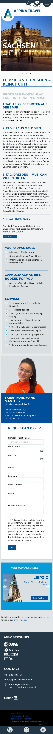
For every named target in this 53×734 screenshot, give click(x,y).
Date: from (14, 446)
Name (11, 467)
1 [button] (22, 73)
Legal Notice (15, 713)
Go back (8, 236)
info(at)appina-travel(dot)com (18, 680)
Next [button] (49, 41)
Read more (24, 598)
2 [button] (26, 73)
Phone (11, 493)
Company (13, 476)
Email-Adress (15, 485)
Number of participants (19, 438)
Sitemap (27, 719)
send (12, 547)
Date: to (12, 455)
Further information (17, 505)
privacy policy (20, 620)
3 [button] (30, 73)
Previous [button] (4, 41)
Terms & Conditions (19, 716)
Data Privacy (15, 719)
